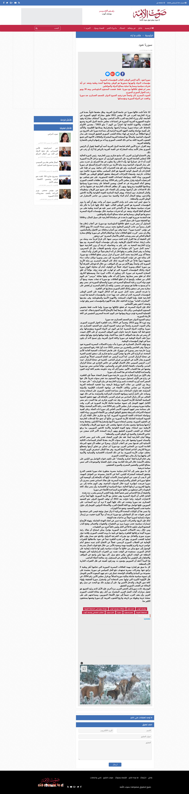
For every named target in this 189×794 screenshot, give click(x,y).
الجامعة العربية (141, 612)
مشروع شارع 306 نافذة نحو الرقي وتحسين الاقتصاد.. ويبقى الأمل (47, 179)
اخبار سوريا (110, 612)
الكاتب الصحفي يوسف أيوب (93, 612)
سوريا (119, 612)
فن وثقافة (131, 28)
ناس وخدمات (95, 778)
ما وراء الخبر (112, 28)
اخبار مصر (131, 608)
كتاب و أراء (135, 35)
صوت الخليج (108, 778)
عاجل (140, 28)
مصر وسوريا (128, 612)
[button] (82, 663)
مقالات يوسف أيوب (117, 608)
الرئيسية (148, 28)
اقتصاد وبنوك (99, 28)
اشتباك (122, 28)
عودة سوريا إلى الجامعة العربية (95, 608)
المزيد (88, 28)
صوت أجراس (53, 134)
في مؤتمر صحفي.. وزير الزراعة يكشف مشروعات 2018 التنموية (47, 193)
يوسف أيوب (141, 608)
